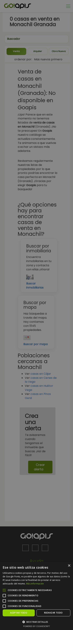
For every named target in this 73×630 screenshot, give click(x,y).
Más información (35, 583)
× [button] (69, 565)
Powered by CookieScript (36, 626)
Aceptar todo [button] (18, 612)
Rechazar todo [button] (53, 612)
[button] (36, 621)
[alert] (36, 315)
